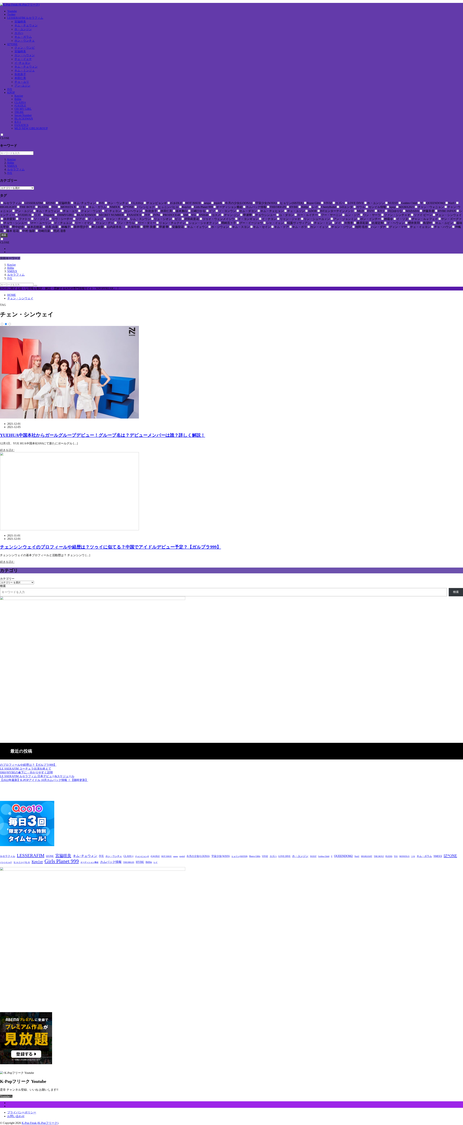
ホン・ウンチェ (24, 40)
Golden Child (323, 856)
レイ (156, 862)
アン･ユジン (22, 85)
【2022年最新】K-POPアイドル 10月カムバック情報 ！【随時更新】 (44, 780)
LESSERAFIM (30, 855)
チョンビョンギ (142, 856)
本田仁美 (20, 78)
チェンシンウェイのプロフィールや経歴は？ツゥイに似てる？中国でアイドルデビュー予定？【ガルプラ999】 (110, 547)
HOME (11, 294)
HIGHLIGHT (366, 856)
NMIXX (12, 165)
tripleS (182, 856)
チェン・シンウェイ (20, 298)
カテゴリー (7, 578)
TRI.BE (19, 112)
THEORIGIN (128, 862)
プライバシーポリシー (21, 1112)
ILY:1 (17, 121)
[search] (35, 285)
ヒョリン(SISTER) (240, 856)
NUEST (313, 856)
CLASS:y (20, 102)
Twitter (11, 14)
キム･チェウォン (85, 856)
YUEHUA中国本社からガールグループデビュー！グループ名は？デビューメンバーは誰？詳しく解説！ (102, 435)
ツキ (413, 856)
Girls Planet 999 (61, 861)
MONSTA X (404, 856)
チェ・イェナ (23, 59)
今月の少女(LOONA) (198, 856)
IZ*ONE (12, 44)
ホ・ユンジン (23, 29)
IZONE (50, 856)
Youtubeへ (6, 1096)
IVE (9, 89)
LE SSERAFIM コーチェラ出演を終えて (25, 768)
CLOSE (4, 138)
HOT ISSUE (166, 856)
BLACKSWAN (23, 118)
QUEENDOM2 (343, 856)
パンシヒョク (6, 862)
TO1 (396, 856)
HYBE (140, 861)
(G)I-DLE (20, 105)
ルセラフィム (16, 169)
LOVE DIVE (284, 856)
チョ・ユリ (21, 81)
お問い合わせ (16, 1116)
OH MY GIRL (23, 108)
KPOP (11, 92)
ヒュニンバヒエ (22, 862)
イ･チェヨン (22, 62)
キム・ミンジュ (24, 70)
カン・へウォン (24, 55)
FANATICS (21, 125)
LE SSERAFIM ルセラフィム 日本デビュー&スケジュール (37, 776)
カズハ (18, 33)
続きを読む (7, 450)
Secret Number (23, 115)
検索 (3, 235)
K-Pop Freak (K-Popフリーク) (40, 1122)
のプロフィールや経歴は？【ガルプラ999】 (28, 764)
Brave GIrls (254, 856)
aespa (175, 856)
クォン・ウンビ (24, 47)
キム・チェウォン (26, 25)
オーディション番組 (89, 862)
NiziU (356, 856)
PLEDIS (388, 856)
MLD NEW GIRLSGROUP (31, 128)
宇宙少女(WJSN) (220, 856)
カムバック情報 (111, 862)
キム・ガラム (23, 36)
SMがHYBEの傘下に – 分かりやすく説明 (26, 772)
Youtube (12, 11)
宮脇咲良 (20, 21)
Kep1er (18, 95)
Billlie (17, 99)
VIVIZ (265, 856)
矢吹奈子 (20, 74)
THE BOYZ (379, 856)
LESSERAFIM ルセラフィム (25, 17)
